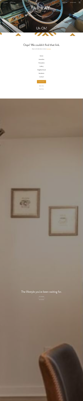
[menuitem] (41, 56)
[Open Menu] (80, 2)
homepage (49, 49)
